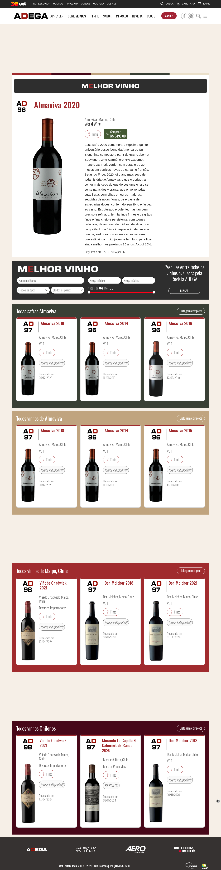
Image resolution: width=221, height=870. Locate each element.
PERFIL (94, 16)
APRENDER (56, 16)
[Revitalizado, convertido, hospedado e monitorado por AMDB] (205, 866)
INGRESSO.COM (41, 3)
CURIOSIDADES (77, 16)
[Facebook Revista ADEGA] (184, 15)
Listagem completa (191, 310)
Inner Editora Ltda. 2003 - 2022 (75, 866)
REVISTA (137, 16)
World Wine (93, 124)
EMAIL (206, 3)
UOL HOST (59, 3)
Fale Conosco (101, 866)
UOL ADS (112, 3)
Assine (169, 15)
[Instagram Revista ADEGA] (191, 15)
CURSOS (85, 3)
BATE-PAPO (188, 3)
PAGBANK (72, 3)
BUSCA (170, 3)
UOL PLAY (98, 3)
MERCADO (122, 16)
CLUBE (151, 16)
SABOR (107, 16)
